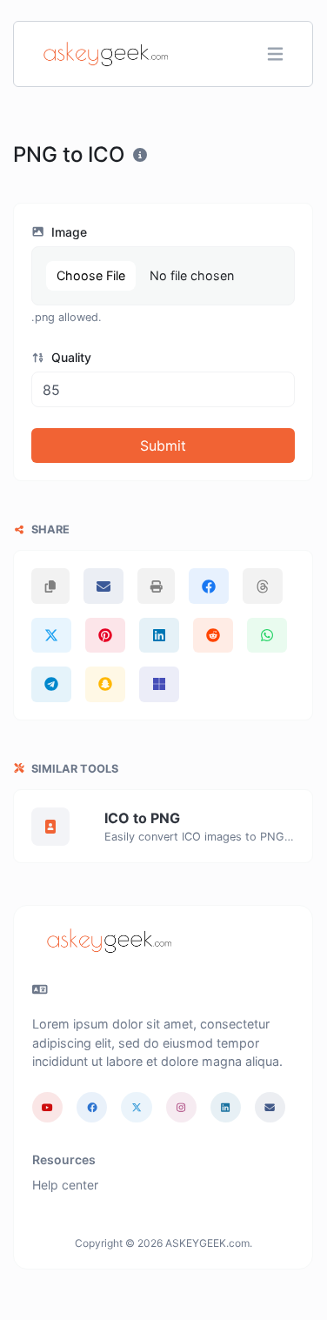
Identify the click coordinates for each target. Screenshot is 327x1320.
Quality (69, 357)
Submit (163, 445)
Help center (65, 1184)
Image (67, 231)
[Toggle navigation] (275, 54)
